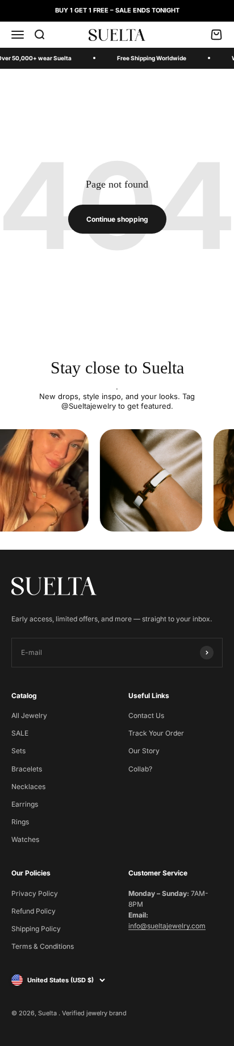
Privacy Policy (34, 893)
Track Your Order (156, 733)
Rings (20, 821)
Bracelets (26, 769)
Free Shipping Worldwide (151, 58)
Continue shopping (117, 219)
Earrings (24, 804)
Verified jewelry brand (94, 1013)
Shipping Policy (36, 928)
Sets (18, 750)
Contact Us (146, 715)
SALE (19, 733)
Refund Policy (33, 911)
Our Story (144, 750)
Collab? (140, 769)
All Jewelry (29, 715)
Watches (25, 839)
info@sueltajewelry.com (167, 926)
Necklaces (28, 786)
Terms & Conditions (42, 946)
